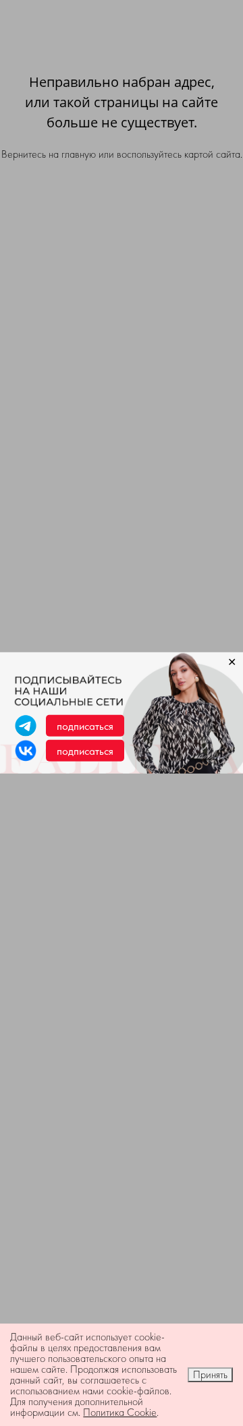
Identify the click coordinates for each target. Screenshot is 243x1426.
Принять (210, 1374)
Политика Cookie (120, 1412)
